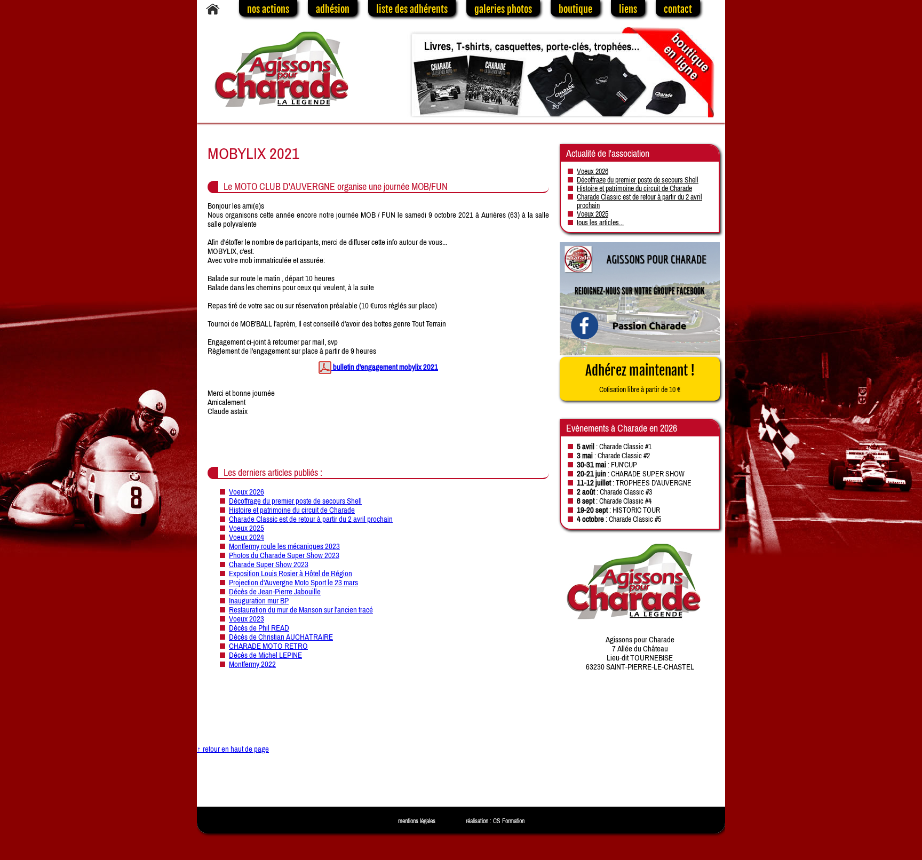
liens (628, 9)
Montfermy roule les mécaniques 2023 (284, 546)
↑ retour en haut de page (233, 748)
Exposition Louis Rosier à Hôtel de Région (290, 573)
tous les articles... (600, 222)
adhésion (332, 9)
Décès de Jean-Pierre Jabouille (275, 591)
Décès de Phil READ (259, 627)
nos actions (268, 9)
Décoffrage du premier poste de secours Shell (295, 500)
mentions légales (416, 821)
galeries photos (503, 9)
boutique (575, 9)
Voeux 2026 (246, 491)
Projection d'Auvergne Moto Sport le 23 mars (293, 582)
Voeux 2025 (246, 527)
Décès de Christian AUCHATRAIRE (281, 636)
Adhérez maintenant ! (640, 378)
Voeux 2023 (246, 618)
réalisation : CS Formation (495, 821)
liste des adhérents (412, 9)
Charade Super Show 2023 (268, 564)
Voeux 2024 (246, 537)
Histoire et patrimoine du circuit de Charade (292, 509)
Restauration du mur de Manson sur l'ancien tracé (301, 609)
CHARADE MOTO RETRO (268, 645)
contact (678, 9)
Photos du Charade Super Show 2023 (284, 555)
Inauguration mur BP (259, 600)
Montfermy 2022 (252, 663)
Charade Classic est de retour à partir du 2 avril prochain (311, 518)
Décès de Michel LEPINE (265, 654)
